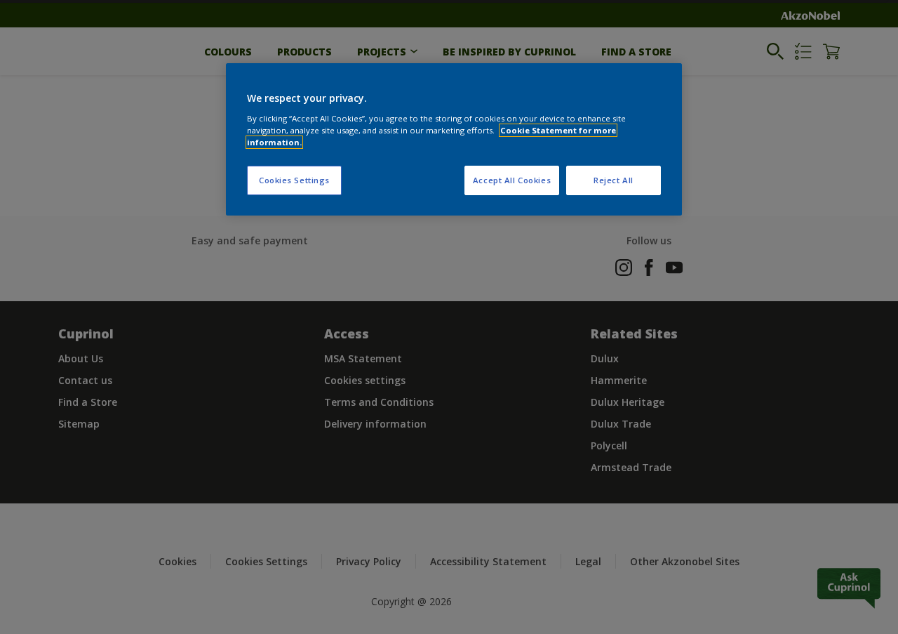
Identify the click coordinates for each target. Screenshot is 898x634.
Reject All (614, 180)
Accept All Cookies (512, 180)
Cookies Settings (294, 180)
